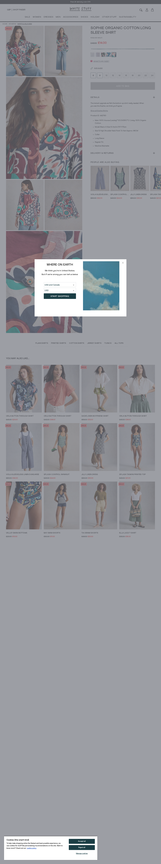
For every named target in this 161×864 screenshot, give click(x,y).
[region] (50, 848)
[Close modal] (122, 262)
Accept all (82, 841)
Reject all (81, 847)
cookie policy (31, 848)
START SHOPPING (60, 296)
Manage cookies (82, 853)
